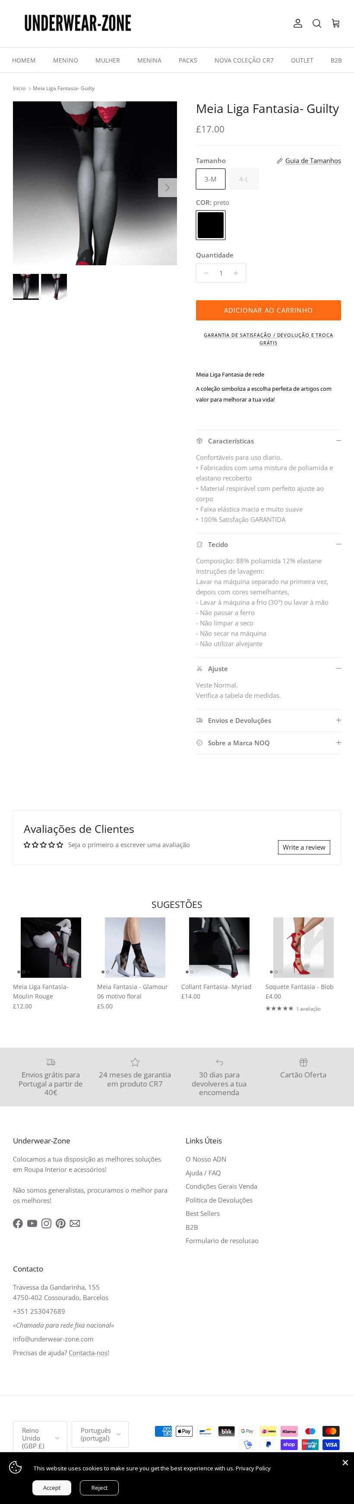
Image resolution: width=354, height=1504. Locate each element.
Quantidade (215, 255)
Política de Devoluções (219, 1200)
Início (19, 88)
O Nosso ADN (206, 1159)
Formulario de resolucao (222, 1240)
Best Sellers (203, 1213)
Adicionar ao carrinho (268, 310)
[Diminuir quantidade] (204, 273)
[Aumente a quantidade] (238, 273)
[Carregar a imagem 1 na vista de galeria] (95, 183)
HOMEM (24, 60)
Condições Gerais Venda (221, 1186)
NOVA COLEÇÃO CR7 (244, 60)
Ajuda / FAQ (203, 1172)
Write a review (304, 847)
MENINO (65, 60)
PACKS (188, 60)
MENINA (149, 60)
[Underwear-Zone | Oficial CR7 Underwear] (77, 24)
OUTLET (302, 60)
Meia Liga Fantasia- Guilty (64, 88)
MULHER (107, 60)
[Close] (345, 1461)
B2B (336, 60)
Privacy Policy (253, 1468)
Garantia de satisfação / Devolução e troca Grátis (268, 339)
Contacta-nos (88, 1352)
